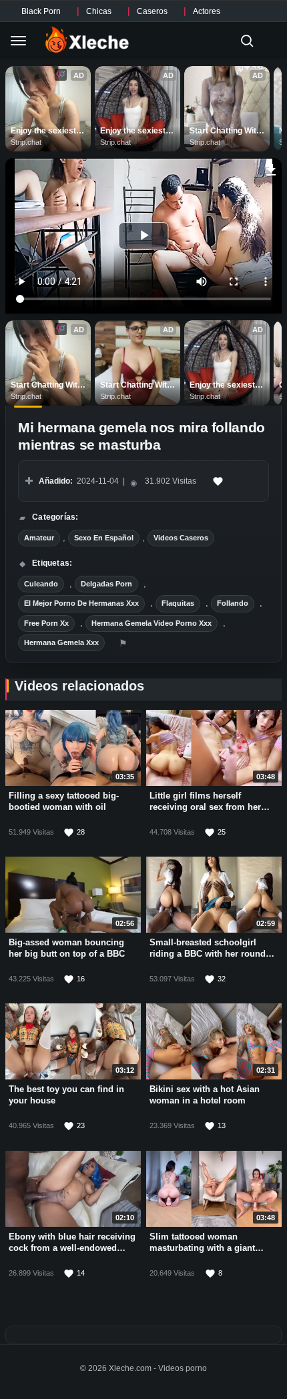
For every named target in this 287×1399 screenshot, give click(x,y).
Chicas (98, 11)
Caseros (152, 11)
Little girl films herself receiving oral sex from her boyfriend (205, 807)
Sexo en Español (103, 538)
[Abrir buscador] (247, 40)
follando (232, 603)
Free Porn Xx (46, 623)
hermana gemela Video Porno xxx (151, 623)
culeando (41, 584)
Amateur (39, 538)
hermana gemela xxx (61, 642)
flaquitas (178, 603)
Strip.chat (26, 142)
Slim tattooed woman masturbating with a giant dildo (202, 1248)
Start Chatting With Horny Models (226, 131)
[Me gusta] (218, 481)
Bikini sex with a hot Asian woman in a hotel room (205, 1094)
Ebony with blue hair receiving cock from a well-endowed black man (72, 1248)
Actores (206, 11)
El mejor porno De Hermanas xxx (81, 603)
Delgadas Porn (106, 584)
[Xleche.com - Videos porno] (87, 40)
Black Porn (41, 11)
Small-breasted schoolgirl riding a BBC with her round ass (208, 953)
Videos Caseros (181, 538)
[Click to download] (271, 168)
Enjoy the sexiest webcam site (44, 131)
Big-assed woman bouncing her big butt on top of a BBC (67, 948)
